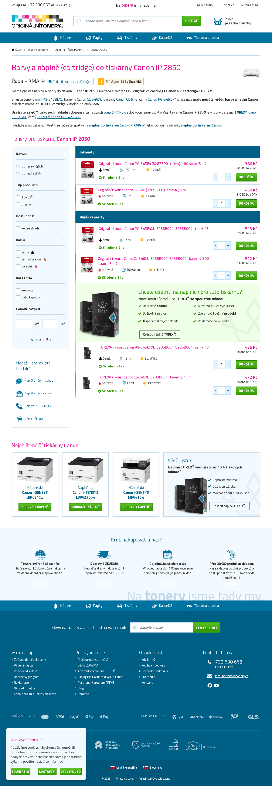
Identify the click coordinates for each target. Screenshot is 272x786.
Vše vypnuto (71, 771)
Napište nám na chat (39, 380)
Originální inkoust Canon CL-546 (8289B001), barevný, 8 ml (142, 190)
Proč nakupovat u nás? (93, 659)
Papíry (97, 37)
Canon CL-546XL (89, 99)
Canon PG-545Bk (161, 99)
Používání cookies (153, 665)
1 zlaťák (156, 169)
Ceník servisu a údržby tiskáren (35, 694)
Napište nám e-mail (38, 393)
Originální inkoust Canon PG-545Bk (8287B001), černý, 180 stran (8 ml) (152, 163)
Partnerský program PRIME (96, 682)
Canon (58, 50)
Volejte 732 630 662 (38, 406)
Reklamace (21, 682)
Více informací (53, 761)
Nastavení (47, 771)
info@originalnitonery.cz (231, 676)
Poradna (83, 694)
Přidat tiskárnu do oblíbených (72, 81)
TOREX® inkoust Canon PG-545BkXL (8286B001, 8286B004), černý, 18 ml (154, 349)
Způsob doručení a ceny (30, 659)
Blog (81, 688)
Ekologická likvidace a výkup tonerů (101, 677)
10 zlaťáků (154, 383)
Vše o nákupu (34, 418)
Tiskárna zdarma (206, 37)
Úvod (18, 50)
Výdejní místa (23, 665)
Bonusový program (27, 677)
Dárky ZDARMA (88, 665)
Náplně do (35, 492)
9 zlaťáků (151, 358)
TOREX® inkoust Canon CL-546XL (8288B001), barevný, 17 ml (145, 377)
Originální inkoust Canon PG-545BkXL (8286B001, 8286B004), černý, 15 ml (154, 231)
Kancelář (165, 37)
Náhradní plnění (24, 688)
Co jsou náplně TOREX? (160, 334)
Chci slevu (206, 627)
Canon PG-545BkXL (47, 99)
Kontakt (147, 682)
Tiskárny (130, 37)
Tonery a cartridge (38, 50)
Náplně (65, 37)
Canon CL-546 (126, 99)
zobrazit (34, 507)
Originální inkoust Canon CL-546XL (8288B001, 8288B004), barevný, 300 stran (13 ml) (153, 261)
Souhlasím (20, 771)
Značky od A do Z (25, 671)
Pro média (148, 677)
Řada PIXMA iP (76, 50)
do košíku (246, 177)
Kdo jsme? (149, 659)
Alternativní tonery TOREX (97, 671)
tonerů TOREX (115, 112)
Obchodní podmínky (155, 671)
